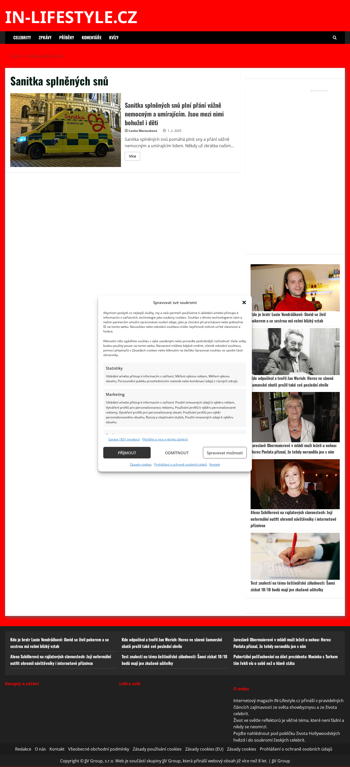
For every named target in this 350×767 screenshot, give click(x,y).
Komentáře (91, 37)
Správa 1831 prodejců (124, 439)
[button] (244, 302)
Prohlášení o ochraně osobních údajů (180, 464)
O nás (40, 749)
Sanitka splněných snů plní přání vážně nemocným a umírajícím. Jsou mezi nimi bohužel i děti (65, 130)
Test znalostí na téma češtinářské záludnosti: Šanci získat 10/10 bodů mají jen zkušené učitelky (293, 586)
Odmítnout (177, 452)
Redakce (23, 749)
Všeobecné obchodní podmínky (98, 749)
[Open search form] (335, 38)
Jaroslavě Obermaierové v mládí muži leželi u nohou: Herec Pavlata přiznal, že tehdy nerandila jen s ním (294, 448)
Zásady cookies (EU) (204, 749)
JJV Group (281, 761)
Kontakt (214, 464)
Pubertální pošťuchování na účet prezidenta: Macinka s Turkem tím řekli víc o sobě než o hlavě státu (285, 660)
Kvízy (114, 37)
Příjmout (127, 452)
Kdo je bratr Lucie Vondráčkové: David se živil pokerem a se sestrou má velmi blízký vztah (288, 317)
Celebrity (22, 37)
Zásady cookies (141, 464)
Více (134, 157)
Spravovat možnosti (225, 452)
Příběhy (66, 37)
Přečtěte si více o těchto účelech (165, 439)
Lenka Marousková (143, 131)
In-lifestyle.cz (71, 16)
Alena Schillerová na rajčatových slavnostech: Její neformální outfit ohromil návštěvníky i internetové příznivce (293, 518)
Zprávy (45, 37)
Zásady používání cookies (157, 749)
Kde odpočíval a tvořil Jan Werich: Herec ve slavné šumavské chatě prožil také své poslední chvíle (292, 381)
